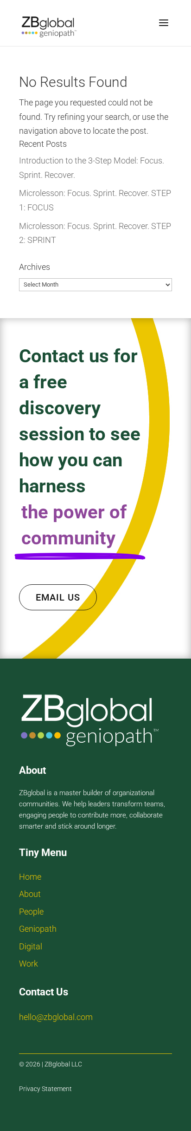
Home (30, 877)
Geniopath (38, 929)
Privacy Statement (45, 1088)
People (31, 911)
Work (28, 963)
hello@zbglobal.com (56, 1017)
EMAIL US (58, 597)
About (30, 894)
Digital (30, 946)
